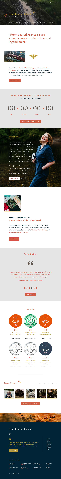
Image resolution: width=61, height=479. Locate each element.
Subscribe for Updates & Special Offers (43, 3)
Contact (52, 22)
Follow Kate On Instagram (30, 403)
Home (48, 438)
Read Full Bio (14, 178)
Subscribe (13, 450)
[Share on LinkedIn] (56, 383)
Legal (48, 449)
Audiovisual (26, 22)
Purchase (43, 22)
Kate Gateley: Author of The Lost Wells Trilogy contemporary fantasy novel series (20, 14)
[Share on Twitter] (53, 383)
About (17, 22)
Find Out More (14, 80)
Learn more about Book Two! (30, 121)
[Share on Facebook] (49, 383)
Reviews (35, 22)
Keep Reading (31, 294)
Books (11, 22)
